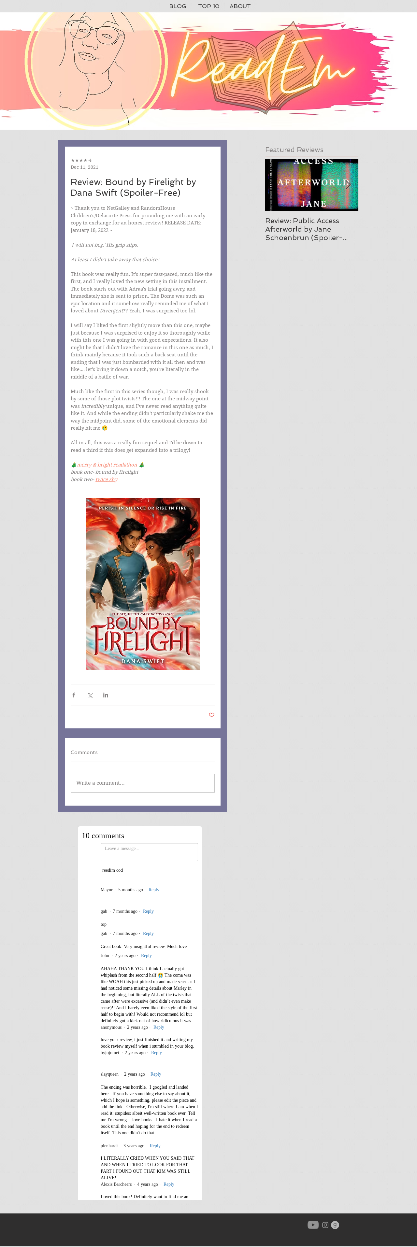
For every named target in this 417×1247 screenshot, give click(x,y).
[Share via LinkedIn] (106, 695)
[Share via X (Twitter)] (90, 695)
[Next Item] (348, 185)
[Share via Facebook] (74, 695)
